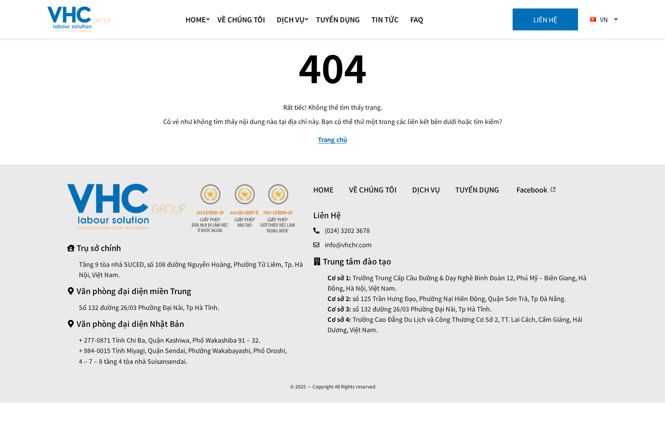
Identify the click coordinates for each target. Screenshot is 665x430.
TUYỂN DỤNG (338, 19)
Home (195, 19)
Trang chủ (332, 139)
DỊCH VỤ (290, 19)
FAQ (416, 19)
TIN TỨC (385, 19)
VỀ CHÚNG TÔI (241, 19)
